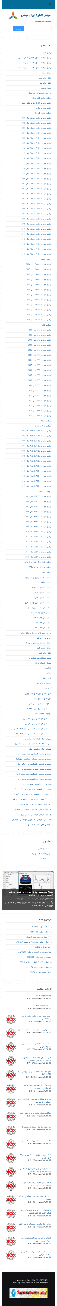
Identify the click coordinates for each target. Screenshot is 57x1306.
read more (38, 905)
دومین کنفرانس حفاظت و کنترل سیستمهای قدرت (31, 799)
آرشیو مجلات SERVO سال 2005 (38, 506)
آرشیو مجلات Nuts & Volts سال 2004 (36, 431)
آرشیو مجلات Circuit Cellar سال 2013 (36, 244)
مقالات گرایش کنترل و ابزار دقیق (38, 602)
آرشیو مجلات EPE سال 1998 (39, 330)
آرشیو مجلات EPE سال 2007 (39, 375)
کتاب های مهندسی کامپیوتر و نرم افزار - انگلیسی (31, 729)
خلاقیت (48, 668)
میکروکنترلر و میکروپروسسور (39, 608)
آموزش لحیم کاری (44, 648)
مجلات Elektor (45, 259)
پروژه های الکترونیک (42, 698)
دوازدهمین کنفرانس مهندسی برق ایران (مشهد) (32, 794)
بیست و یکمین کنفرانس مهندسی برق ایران (33, 779)
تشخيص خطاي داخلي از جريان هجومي (35, 1141)
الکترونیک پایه (45, 83)
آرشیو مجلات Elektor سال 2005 (38, 269)
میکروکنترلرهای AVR (42, 623)
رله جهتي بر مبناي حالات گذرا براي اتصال (34, 1030)
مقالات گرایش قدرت (43, 592)
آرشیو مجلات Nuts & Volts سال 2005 (36, 436)
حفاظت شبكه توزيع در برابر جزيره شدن (35, 1113)
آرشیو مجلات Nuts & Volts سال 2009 (36, 456)
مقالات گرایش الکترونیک (41, 587)
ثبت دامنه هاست (44, 859)
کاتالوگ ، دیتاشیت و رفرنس (40, 703)
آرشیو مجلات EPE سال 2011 (39, 395)
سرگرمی (48, 673)
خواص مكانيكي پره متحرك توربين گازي (35, 1224)
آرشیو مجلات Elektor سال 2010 (38, 294)
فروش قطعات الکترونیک (41, 854)
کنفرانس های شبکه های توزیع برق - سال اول (33, 744)
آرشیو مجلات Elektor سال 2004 (38, 264)
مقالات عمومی (45, 582)
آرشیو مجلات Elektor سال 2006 (38, 274)
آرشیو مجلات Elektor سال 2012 (38, 305)
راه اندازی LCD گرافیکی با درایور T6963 (35, 962)
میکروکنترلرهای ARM (42, 617)
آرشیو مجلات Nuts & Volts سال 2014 (36, 481)
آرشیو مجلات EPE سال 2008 (39, 380)
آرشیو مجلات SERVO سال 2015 (38, 557)
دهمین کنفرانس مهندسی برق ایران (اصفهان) (33, 789)
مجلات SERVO (45, 491)
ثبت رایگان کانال (44, 848)
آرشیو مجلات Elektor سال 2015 (38, 320)
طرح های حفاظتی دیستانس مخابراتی (36, 1127)
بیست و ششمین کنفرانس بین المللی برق (34, 764)
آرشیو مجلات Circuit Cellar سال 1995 (36, 153)
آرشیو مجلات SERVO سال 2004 (38, 501)
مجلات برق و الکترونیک (41, 98)
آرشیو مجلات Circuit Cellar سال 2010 (36, 229)
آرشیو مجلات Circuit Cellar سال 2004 (36, 199)
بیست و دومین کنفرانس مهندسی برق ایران (33, 754)
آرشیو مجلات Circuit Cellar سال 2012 (36, 239)
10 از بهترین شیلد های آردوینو (38, 937)
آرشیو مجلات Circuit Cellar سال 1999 (36, 173)
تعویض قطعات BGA (43, 663)
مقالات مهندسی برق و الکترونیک (37, 577)
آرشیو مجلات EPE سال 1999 (39, 335)
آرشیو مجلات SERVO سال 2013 (38, 547)
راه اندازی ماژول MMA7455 (40, 932)
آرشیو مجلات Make (43, 108)
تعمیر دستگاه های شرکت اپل (39, 658)
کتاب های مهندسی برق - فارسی (38, 723)
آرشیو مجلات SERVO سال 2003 (38, 496)
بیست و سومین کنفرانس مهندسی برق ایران (33, 759)
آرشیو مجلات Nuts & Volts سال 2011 (36, 466)
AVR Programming (43, 996)
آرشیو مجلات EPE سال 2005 (39, 365)
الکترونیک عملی (44, 78)
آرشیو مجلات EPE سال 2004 (39, 360)
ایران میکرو (44, 898)
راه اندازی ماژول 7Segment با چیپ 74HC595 (33, 942)
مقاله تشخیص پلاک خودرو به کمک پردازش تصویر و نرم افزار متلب (30, 893)
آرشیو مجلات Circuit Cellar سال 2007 (36, 214)
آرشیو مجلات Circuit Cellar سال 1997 (36, 163)
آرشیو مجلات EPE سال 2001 (39, 345)
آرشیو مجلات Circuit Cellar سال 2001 (36, 183)
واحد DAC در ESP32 (43, 947)
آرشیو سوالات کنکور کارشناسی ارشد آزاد (35, 68)
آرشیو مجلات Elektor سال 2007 (38, 279)
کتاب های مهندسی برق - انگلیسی (37, 718)
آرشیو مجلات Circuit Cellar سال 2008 (36, 219)
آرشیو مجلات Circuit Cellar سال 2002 (36, 188)
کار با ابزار (47, 688)
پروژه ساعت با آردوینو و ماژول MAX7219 (34, 952)
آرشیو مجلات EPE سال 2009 (39, 385)
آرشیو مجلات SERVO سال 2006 (38, 511)
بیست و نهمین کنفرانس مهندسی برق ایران (33, 769)
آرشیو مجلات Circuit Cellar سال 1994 (36, 148)
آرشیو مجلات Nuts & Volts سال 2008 (36, 451)
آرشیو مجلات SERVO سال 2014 (38, 552)
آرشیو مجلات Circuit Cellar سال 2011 (36, 234)
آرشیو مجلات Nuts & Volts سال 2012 (36, 471)
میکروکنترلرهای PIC (43, 628)
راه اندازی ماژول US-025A (41, 927)
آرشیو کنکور (46, 53)
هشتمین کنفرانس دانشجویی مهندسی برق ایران (31, 819)
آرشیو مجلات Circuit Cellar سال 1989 (36, 123)
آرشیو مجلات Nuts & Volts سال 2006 (36, 441)
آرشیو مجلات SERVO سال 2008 (38, 521)
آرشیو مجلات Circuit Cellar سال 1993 (36, 143)
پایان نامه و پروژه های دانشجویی (38, 693)
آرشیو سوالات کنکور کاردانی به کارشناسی (34, 57)
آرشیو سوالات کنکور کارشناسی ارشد (37, 62)
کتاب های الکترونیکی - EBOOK (38, 708)
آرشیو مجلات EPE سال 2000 (39, 340)
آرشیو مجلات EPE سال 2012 (39, 400)
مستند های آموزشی (43, 683)
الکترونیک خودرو (44, 653)
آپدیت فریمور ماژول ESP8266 (39, 957)
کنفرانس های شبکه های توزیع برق (37, 739)
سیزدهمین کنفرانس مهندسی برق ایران (35, 804)
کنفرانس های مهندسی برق (40, 749)
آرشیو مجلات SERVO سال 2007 (38, 516)
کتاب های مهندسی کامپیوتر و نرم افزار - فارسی (32, 734)
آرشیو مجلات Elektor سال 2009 (38, 289)
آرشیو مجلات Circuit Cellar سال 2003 (36, 194)
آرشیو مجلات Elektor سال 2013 (38, 310)
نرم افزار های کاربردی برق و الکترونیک (36, 633)
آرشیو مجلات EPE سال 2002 (39, 350)
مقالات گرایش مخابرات (42, 597)
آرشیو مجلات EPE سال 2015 (39, 416)
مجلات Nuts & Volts (43, 426)
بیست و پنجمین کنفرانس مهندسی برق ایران (33, 774)
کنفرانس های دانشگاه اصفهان (39, 824)
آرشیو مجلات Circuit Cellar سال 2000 (36, 178)
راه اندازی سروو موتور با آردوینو (38, 967)
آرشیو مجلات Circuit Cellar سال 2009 (36, 224)
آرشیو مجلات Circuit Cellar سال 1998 (36, 168)
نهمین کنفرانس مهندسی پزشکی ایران (36, 814)
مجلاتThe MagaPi (43, 1006)
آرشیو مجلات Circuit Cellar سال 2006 (36, 209)
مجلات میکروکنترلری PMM (40, 567)
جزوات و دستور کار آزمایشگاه (39, 93)
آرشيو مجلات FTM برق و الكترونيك (36, 103)
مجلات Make (46, 421)
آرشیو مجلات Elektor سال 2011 (38, 299)
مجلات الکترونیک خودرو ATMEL (37, 562)
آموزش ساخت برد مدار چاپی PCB (37, 643)
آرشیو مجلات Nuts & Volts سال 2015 (36, 486)
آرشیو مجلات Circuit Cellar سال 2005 (36, 204)
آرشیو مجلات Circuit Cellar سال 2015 (36, 254)
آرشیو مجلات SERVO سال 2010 (38, 532)
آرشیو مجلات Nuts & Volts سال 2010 (36, 461)
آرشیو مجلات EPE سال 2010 (39, 390)
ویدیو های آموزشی (43, 638)
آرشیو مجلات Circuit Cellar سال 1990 (36, 128)
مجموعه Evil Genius (43, 713)
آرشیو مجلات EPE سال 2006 (39, 370)
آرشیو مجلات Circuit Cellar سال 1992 (36, 138)
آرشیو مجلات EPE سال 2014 (39, 410)
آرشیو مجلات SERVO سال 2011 (38, 537)
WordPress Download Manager (34, 1282)
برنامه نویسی (46, 88)
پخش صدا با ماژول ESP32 (40, 972)
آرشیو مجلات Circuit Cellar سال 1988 (36, 118)
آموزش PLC (46, 73)
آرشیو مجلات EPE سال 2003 (39, 355)
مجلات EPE (46, 325)
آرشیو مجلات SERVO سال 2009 (38, 527)
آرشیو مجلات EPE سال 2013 (39, 405)
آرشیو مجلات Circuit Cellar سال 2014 (36, 249)
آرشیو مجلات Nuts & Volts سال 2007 (36, 446)
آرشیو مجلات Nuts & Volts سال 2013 (36, 476)
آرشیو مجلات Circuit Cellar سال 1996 (36, 158)
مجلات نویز (46, 572)
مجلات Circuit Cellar (43, 113)
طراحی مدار (47, 678)
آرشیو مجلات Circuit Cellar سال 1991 (36, 133)
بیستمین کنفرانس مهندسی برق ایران (36, 784)
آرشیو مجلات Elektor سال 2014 (38, 315)
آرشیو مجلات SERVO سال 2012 (38, 542)
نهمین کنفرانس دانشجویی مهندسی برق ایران (32, 809)
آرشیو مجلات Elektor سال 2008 (38, 284)
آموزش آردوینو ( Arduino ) (40, 612)
